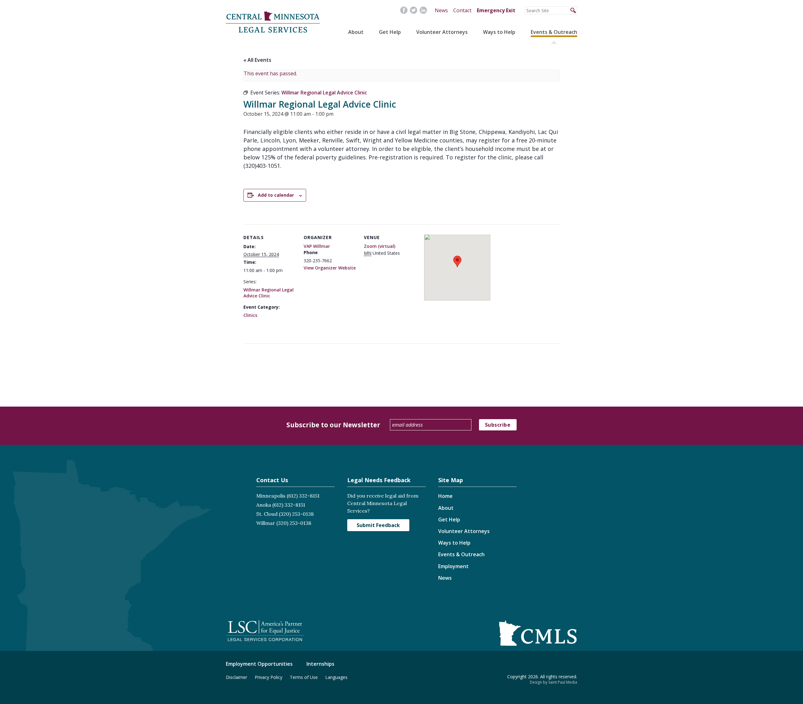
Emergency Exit (496, 10)
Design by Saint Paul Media (553, 682)
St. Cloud (267, 514)
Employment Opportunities (259, 663)
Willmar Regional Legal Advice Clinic (268, 293)
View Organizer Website (330, 268)
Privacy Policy (268, 677)
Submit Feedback (378, 525)
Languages (336, 677)
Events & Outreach (554, 32)
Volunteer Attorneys (442, 32)
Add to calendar (276, 195)
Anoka (263, 505)
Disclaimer (236, 677)
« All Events (257, 59)
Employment (453, 566)
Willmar (265, 523)
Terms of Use (304, 677)
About (356, 32)
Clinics (250, 315)
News (441, 10)
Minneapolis (270, 496)
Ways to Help (499, 32)
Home (445, 496)
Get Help (390, 32)
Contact (462, 10)
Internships (320, 663)
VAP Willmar (317, 246)
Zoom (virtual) (379, 246)
